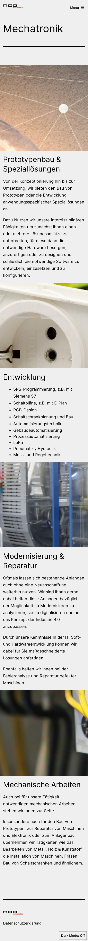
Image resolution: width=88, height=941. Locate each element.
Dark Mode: (70, 935)
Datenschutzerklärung (22, 923)
